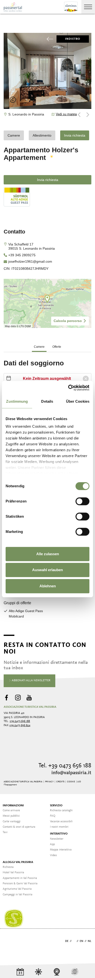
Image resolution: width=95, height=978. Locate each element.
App (52, 844)
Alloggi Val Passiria (18, 862)
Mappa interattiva (61, 849)
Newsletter (56, 838)
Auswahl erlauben (47, 570)
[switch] (82, 501)
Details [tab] (47, 401)
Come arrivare (11, 810)
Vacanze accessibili (61, 821)
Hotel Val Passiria (13, 872)
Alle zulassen (47, 554)
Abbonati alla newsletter (30, 680)
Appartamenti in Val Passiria (20, 878)
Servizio (56, 805)
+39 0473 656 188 (20, 721)
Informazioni (13, 805)
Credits (60, 782)
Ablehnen (47, 586)
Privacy (49, 782)
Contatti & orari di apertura (19, 826)
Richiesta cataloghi (61, 810)
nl (89, 941)
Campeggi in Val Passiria (17, 894)
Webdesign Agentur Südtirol (10, 941)
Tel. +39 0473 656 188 (64, 766)
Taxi (5, 832)
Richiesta (8, 867)
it (74, 941)
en (81, 941)
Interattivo (58, 833)
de (66, 941)
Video (53, 855)
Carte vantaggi (11, 821)
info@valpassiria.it (71, 773)
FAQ (52, 815)
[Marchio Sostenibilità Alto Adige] (14, 918)
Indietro (72, 39)
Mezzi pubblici (11, 815)
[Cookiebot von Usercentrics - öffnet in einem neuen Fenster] (68, 388)
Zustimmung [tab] (17, 401)
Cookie (71, 782)
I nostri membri (59, 826)
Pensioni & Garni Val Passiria (20, 883)
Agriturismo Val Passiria (17, 889)
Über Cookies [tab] (77, 401)
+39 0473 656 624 (19, 725)
